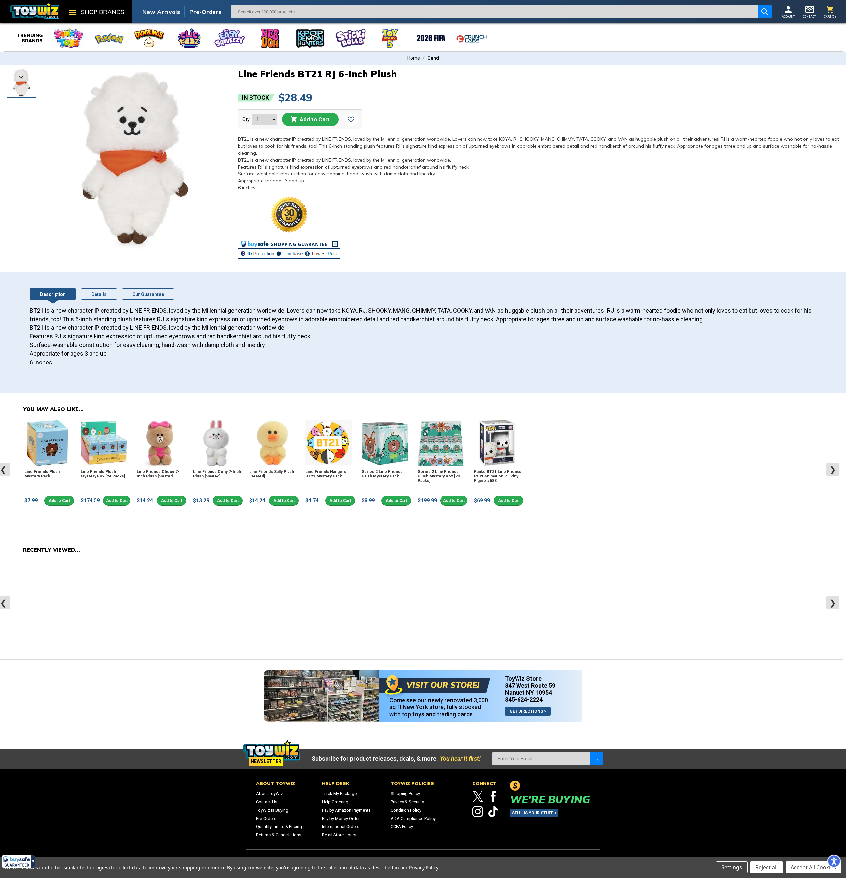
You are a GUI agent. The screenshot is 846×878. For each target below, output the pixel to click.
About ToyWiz (269, 793)
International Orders (340, 826)
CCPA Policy (402, 826)
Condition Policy (406, 810)
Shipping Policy (405, 793)
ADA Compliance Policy (413, 818)
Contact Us (266, 801)
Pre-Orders (205, 12)
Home (413, 58)
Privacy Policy (423, 867)
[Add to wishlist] (351, 119)
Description (53, 294)
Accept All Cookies (813, 867)
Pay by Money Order (341, 818)
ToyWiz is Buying (272, 810)
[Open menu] (72, 13)
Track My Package (339, 793)
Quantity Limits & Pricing (279, 826)
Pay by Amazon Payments (346, 810)
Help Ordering (335, 801)
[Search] (765, 11)
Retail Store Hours (339, 834)
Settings (731, 867)
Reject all (766, 867)
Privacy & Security (407, 801)
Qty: (246, 119)
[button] (18, 861)
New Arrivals (161, 12)
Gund (433, 58)
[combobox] (494, 11)
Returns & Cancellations (278, 834)
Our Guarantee (148, 294)
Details (99, 294)
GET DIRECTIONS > (528, 711)
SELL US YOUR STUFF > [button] (534, 813)
